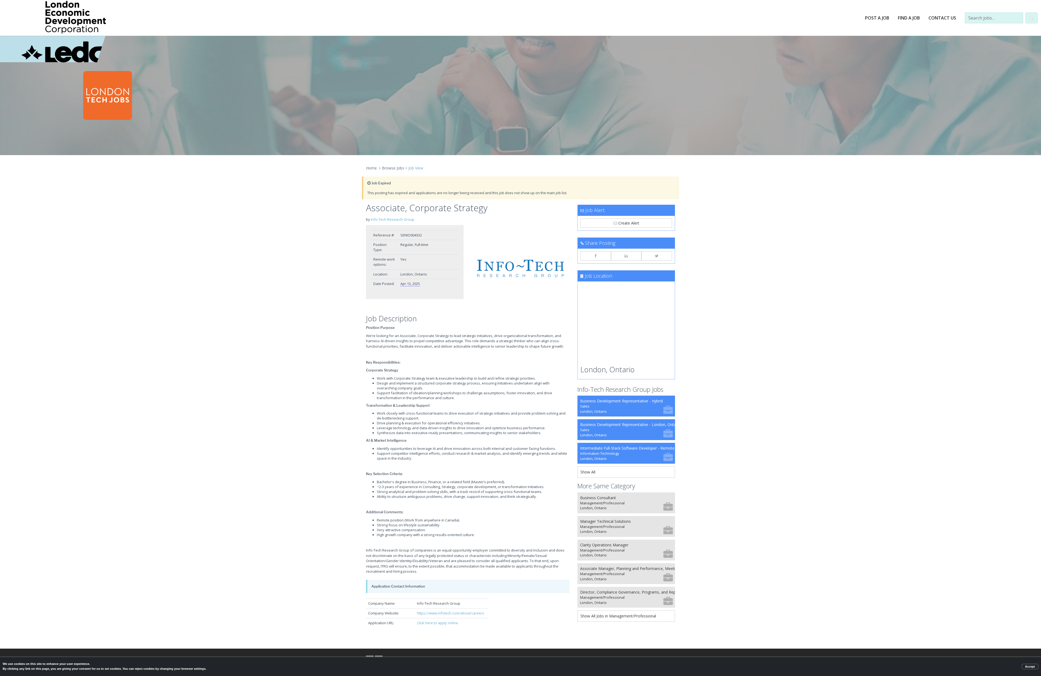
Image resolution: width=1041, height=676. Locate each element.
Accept (1030, 666)
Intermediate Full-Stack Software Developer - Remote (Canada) (627, 453)
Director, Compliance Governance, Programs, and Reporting (627, 597)
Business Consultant (602, 503)
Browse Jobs (393, 168)
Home (371, 168)
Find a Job (909, 18)
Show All (587, 472)
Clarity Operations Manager (604, 550)
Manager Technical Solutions (605, 526)
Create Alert (628, 223)
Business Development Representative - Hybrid (621, 406)
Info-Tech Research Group (392, 219)
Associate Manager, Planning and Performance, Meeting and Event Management (627, 573)
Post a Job (877, 18)
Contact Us (942, 18)
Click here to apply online (437, 622)
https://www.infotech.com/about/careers (450, 613)
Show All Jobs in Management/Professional (618, 616)
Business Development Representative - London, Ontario (627, 429)
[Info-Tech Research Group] (520, 268)
